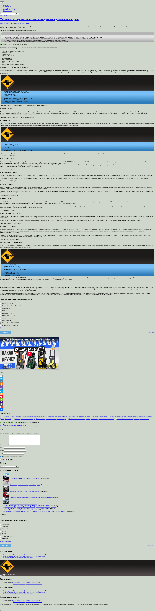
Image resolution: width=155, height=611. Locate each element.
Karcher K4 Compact (7, 303)
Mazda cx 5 (5, 531)
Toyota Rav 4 (5, 526)
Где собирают (7, 6)
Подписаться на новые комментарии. (12, 456)
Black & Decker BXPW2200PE (10, 323)
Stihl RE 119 (5, 310)
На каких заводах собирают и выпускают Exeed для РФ (25, 485)
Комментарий (4, 444)
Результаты (151, 332)
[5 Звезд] (26, 422)
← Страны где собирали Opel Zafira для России (13, 425)
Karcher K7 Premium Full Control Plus (12, 305)
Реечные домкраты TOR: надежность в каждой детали (18, 557)
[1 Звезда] (3, 422)
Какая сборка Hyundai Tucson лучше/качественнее (23, 504)
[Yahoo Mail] (77, 402)
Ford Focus (5, 534)
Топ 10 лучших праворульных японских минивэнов (27, 584)
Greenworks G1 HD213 (8, 315)
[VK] (77, 381)
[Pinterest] (77, 396)
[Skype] (77, 391)
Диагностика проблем (9, 9)
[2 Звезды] (9, 422)
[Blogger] (77, 394)
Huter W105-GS (6, 320)
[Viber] (77, 386)
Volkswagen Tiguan (7, 536)
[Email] (77, 376)
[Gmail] (77, 407)
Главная (5, 5)
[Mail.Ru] (77, 389)
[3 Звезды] (15, 422)
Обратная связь (7, 11)
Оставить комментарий (22, 23)
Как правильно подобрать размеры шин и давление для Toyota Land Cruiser (30, 497)
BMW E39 (5, 538)
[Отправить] (77, 409)
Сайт (1, 453)
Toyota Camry (6, 524)
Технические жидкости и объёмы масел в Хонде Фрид (34, 508)
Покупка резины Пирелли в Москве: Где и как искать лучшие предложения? (35, 507)
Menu (2, 2)
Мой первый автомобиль (10, 8)
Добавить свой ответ (5, 328)
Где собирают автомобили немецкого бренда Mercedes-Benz (33, 505)
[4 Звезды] (21, 422)
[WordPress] (77, 404)
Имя (1, 447)
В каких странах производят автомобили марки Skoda (24, 478)
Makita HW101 (6, 308)
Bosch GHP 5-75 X (7, 313)
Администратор (4, 23)
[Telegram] (77, 378)
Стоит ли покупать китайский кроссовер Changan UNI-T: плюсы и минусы (24, 556)
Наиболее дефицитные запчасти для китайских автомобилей (49, 511)
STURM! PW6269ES (8, 318)
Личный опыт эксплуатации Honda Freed (27, 509)
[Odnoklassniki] (77, 383)
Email (2, 450)
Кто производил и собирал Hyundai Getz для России (25, 582)
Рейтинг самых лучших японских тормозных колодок (24, 491)
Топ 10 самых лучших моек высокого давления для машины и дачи (39, 19)
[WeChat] (77, 399)
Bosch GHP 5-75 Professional (10, 325)
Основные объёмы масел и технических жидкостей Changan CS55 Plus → (20, 426)
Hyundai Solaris (6, 529)
